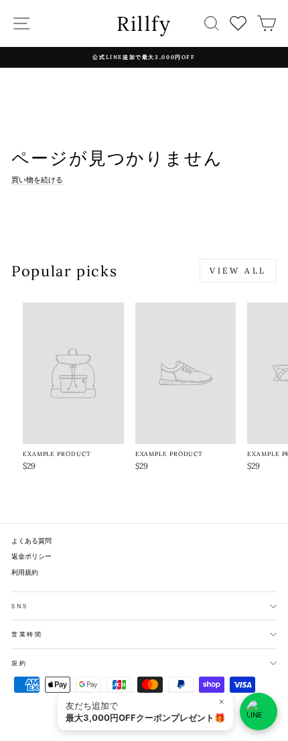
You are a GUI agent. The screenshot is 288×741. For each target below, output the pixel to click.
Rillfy (144, 23)
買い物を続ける (37, 179)
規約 (19, 663)
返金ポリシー (31, 556)
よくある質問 (31, 540)
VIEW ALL (238, 271)
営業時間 (27, 634)
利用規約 (24, 572)
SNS (19, 606)
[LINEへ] (258, 711)
